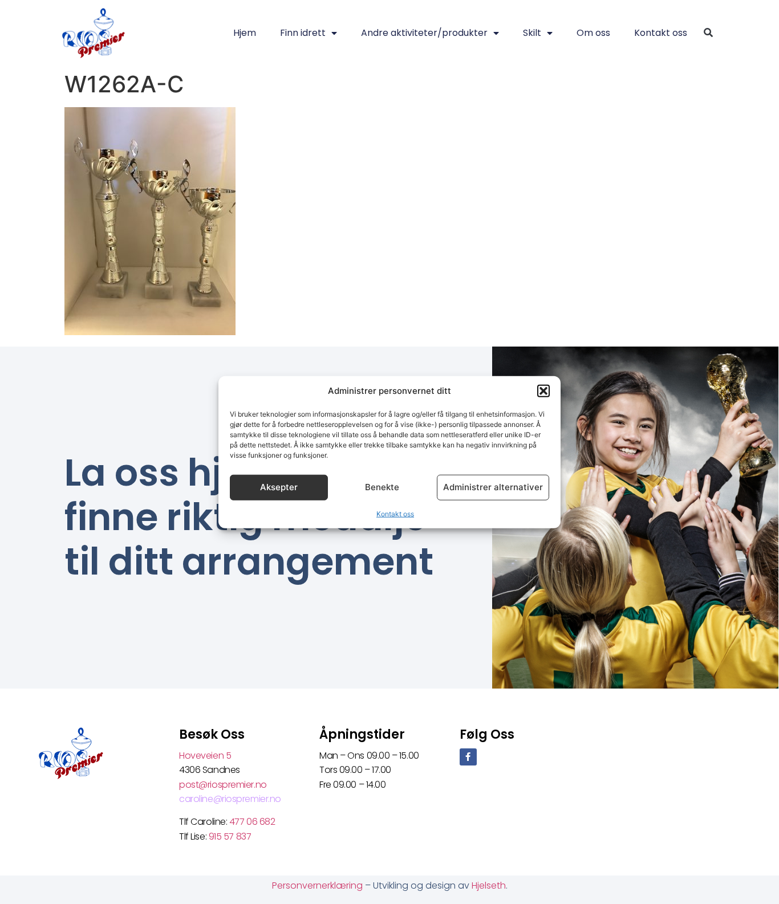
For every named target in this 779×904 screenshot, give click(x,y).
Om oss (593, 32)
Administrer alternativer (493, 487)
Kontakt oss (395, 513)
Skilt (532, 32)
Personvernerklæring (318, 885)
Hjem (244, 32)
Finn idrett (303, 32)
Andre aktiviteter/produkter (424, 32)
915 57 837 (230, 836)
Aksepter (279, 487)
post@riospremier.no (222, 784)
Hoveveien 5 (205, 755)
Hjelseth (489, 885)
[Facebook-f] (468, 756)
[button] (543, 391)
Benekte (382, 487)
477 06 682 (253, 821)
